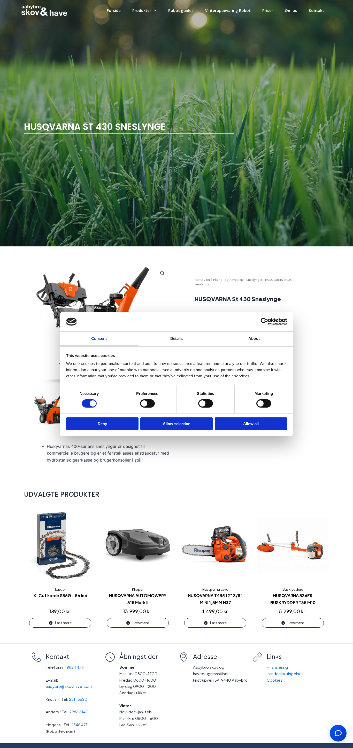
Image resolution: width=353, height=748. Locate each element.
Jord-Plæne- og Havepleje (225, 280)
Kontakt (316, 10)
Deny (102, 424)
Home (199, 280)
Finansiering (277, 667)
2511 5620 (78, 699)
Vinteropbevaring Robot (228, 10)
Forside (114, 10)
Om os (291, 10)
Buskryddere (292, 589)
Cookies (274, 679)
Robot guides (181, 10)
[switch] (147, 403)
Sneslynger (254, 280)
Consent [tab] (99, 339)
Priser (267, 10)
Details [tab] (176, 339)
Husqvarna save (215, 589)
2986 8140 (78, 711)
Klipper (137, 589)
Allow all (251, 424)
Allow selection (176, 424)
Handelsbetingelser (285, 673)
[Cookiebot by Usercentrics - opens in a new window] (264, 321)
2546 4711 (80, 724)
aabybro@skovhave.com (69, 686)
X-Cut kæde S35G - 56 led (60, 595)
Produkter (141, 10)
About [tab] (254, 339)
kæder (60, 589)
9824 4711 (76, 667)
